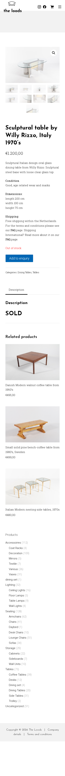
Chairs (12, 621)
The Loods (35, 730)
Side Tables (16, 695)
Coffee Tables (17, 674)
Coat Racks (16, 548)
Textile (13, 563)
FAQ (13, 230)
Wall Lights (15, 606)
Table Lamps (17, 600)
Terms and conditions (39, 734)
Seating (10, 611)
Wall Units (15, 664)
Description (16, 289)
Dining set (15, 685)
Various (13, 569)
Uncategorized (14, 706)
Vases (12, 574)
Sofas (12, 643)
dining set (11, 579)
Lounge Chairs (17, 637)
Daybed (13, 627)
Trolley (13, 701)
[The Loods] (13, 6)
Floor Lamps (16, 595)
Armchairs (15, 616)
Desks (12, 680)
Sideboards (16, 658)
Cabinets (14, 653)
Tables (36, 272)
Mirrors (13, 558)
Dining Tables (25, 272)
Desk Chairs (16, 632)
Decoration (15, 553)
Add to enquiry (19, 258)
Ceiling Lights (17, 590)
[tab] (16, 290)
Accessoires (13, 542)
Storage (10, 648)
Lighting (10, 584)
